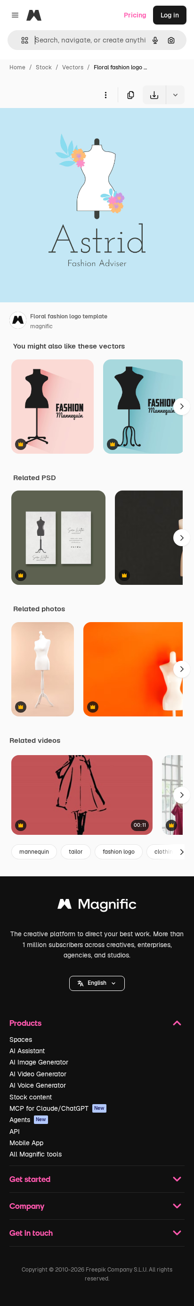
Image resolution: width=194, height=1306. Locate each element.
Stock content (30, 1097)
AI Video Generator (37, 1074)
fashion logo (119, 852)
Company (26, 1206)
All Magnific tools (35, 1154)
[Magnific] (97, 906)
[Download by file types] (175, 94)
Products (25, 1023)
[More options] (105, 94)
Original (60, 126)
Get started (29, 1179)
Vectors (72, 67)
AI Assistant (27, 1051)
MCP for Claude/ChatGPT (57, 1108)
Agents (27, 1119)
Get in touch (31, 1233)
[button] (97, 983)
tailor (76, 852)
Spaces (20, 1039)
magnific (41, 326)
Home (17, 67)
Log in (170, 15)
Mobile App (26, 1143)
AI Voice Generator (37, 1085)
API (14, 1131)
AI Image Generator (38, 1062)
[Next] (181, 406)
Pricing (135, 15)
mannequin (34, 852)
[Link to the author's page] (17, 322)
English (97, 983)
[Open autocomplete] (21, 40)
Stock (44, 67)
